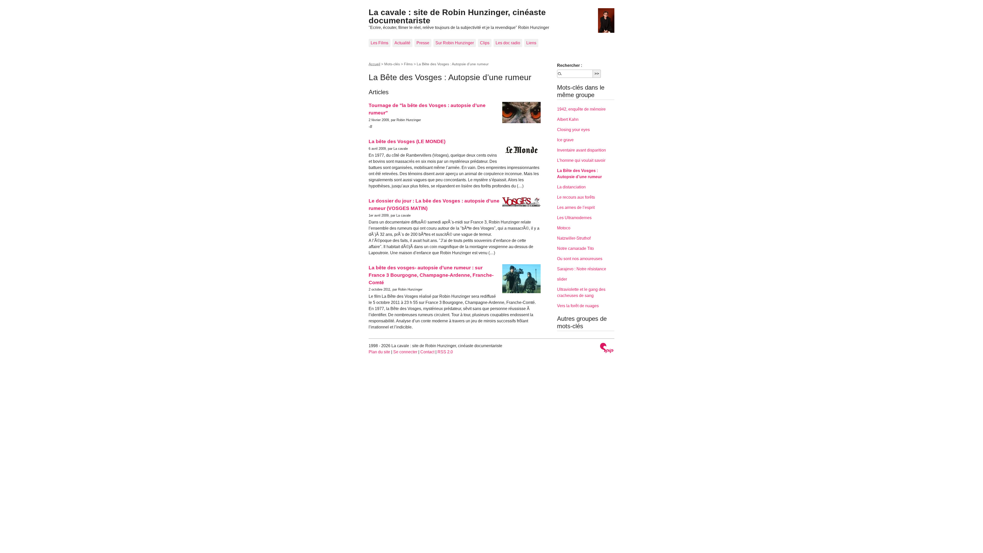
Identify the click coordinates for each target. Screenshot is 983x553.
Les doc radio (508, 43)
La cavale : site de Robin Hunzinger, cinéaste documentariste (457, 16)
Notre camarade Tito (575, 248)
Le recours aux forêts (576, 197)
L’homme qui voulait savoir (581, 160)
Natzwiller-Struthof (574, 238)
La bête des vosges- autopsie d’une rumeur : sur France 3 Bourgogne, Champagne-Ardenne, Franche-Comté (431, 275)
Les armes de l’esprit (576, 207)
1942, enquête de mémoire (581, 109)
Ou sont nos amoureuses (579, 259)
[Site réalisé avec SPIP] (606, 348)
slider (562, 279)
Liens (531, 43)
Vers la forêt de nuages (578, 306)
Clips (484, 43)
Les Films (379, 43)
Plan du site (379, 352)
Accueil (374, 64)
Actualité (402, 43)
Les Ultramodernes (574, 218)
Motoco (563, 228)
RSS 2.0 (445, 352)
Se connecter (405, 352)
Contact (427, 352)
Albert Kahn (568, 119)
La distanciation (571, 187)
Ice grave (565, 140)
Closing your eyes (573, 129)
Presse (422, 43)
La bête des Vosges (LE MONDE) (407, 141)
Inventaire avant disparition (581, 150)
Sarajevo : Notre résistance (581, 269)
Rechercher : (569, 65)
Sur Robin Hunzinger (454, 43)
